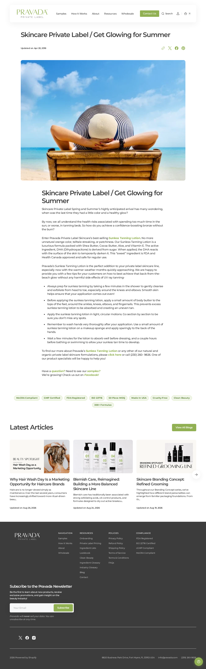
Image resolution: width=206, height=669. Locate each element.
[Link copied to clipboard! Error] (163, 48)
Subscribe (63, 607)
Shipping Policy (117, 548)
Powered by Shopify (25, 657)
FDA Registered (144, 538)
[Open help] (198, 661)
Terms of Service (117, 553)
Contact (84, 577)
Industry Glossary (88, 567)
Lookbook (85, 553)
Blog (82, 572)
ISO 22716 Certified (145, 543)
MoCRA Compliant (145, 553)
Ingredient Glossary (90, 562)
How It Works (65, 543)
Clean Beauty (86, 557)
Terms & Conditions (119, 557)
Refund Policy (116, 543)
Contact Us (149, 13)
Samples (62, 538)
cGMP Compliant (145, 548)
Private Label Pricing (90, 543)
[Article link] (40, 475)
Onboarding (86, 538)
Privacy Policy (116, 538)
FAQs (111, 562)
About (61, 548)
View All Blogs (184, 427)
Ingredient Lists (88, 548)
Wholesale (63, 553)
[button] (167, 13)
